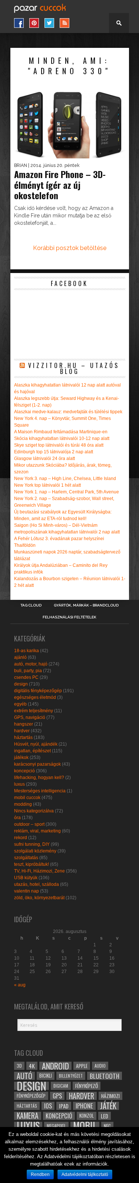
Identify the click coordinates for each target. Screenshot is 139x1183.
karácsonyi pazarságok (37, 764)
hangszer (23, 724)
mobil (85, 1126)
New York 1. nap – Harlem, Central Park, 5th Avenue (66, 491)
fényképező (86, 1086)
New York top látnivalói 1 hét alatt (47, 485)
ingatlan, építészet (32, 750)
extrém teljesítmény (33, 710)
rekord (20, 837)
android (55, 1066)
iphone (84, 1106)
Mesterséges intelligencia (40, 790)
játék (108, 1106)
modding (23, 804)
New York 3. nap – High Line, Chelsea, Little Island (65, 478)
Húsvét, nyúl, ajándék (35, 744)
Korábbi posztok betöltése (69, 248)
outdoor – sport (29, 824)
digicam (60, 1085)
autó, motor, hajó (30, 664)
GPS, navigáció (29, 717)
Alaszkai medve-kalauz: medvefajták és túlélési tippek (68, 411)
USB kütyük (25, 877)
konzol (86, 1115)
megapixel (56, 1125)
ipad (64, 1106)
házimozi (110, 1096)
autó (24, 1076)
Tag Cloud (31, 605)
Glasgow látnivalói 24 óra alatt (44, 458)
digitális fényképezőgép (38, 690)
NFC (107, 1126)
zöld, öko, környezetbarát (39, 897)
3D (19, 1065)
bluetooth (104, 1076)
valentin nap (26, 891)
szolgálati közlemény (35, 851)
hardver (22, 730)
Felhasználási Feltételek (69, 617)
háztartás (23, 737)
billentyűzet (71, 1075)
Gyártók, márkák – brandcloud (86, 605)
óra (17, 817)
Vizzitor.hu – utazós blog (73, 368)
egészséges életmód (35, 697)
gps (57, 1096)
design (21, 684)
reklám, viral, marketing (37, 831)
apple (81, 1065)
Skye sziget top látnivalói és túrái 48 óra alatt (58, 445)
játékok (21, 757)
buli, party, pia (28, 670)
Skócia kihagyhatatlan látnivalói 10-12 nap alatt (61, 438)
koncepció (24, 770)
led (104, 1116)
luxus (19, 784)
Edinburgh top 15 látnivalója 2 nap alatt (53, 451)
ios (48, 1106)
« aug (20, 985)
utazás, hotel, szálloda (36, 884)
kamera (28, 1116)
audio (100, 1065)
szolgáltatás (26, 857)
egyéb (20, 704)
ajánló (20, 657)
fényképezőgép (31, 1095)
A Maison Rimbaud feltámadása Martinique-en (60, 431)
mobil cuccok (27, 797)
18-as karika (26, 650)
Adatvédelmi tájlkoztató (85, 1174)
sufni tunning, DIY (32, 844)
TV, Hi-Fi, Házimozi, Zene (39, 871)
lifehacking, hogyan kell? (39, 777)
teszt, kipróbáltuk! (31, 864)
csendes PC (26, 677)
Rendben (40, 1174)
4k (32, 1066)
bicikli (45, 1075)
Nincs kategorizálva (34, 811)
